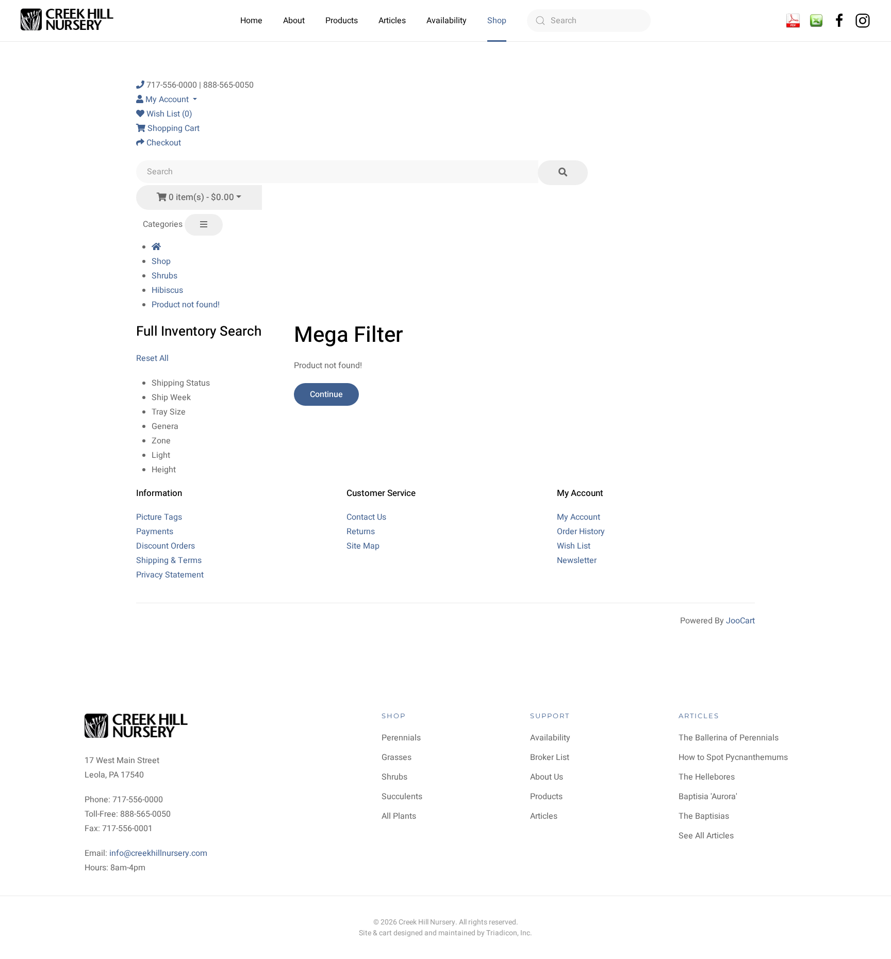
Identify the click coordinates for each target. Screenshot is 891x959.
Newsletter (577, 560)
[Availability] (793, 20)
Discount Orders (165, 546)
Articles (392, 20)
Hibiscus (167, 290)
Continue (326, 394)
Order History (581, 531)
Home (251, 20)
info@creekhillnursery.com (158, 853)
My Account (578, 517)
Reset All (152, 358)
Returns (360, 531)
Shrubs (164, 276)
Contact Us (366, 517)
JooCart (740, 621)
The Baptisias (704, 816)
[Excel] (816, 20)
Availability (446, 20)
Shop (496, 20)
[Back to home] (68, 20)
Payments (154, 531)
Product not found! (186, 305)
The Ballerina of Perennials (729, 738)
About (294, 20)
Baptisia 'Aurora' (708, 796)
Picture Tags (159, 517)
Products (341, 20)
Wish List (573, 546)
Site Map (363, 546)
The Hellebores (707, 777)
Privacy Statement (170, 575)
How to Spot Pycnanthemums (733, 757)
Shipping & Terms (169, 560)
